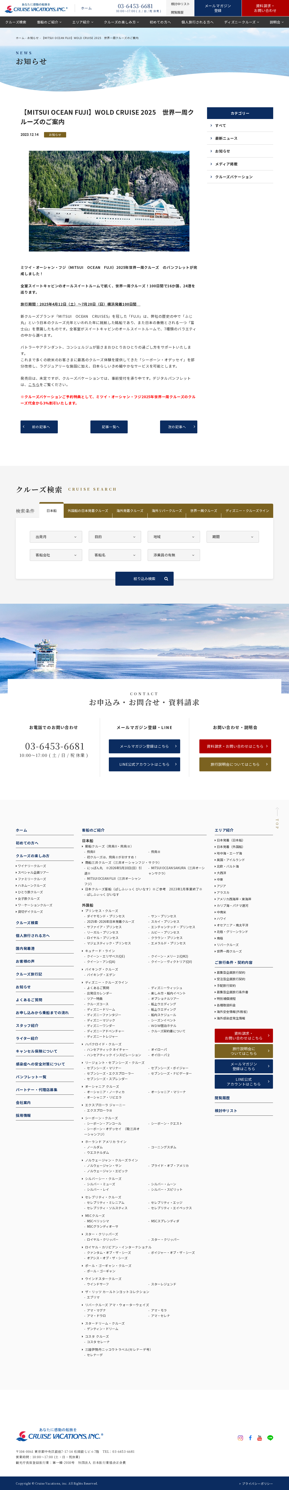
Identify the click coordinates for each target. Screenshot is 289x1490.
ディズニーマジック (100, 1020)
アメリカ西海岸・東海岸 (234, 899)
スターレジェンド (163, 1284)
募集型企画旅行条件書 (232, 992)
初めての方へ (160, 22)
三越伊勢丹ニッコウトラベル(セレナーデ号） (118, 1349)
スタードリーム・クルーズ (104, 1323)
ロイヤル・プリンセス (102, 937)
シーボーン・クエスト (166, 1123)
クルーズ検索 (15, 22)
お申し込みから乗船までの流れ (42, 1012)
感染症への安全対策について (40, 1064)
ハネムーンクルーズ (32, 885)
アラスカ (223, 892)
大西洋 (221, 873)
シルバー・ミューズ (100, 1184)
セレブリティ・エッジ (166, 1202)
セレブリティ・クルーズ (102, 1197)
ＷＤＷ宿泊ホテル (163, 1025)
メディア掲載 (226, 164)
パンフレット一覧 (31, 1076)
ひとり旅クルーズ (30, 892)
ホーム (86, 8)
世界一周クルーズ (203, 510)
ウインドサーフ (97, 1284)
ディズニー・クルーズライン (247, 510)
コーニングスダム (163, 1147)
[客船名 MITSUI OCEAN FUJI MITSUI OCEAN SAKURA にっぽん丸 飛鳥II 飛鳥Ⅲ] (115, 555)
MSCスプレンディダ (164, 1221)
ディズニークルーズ (240, 22)
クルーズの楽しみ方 (120, 22)
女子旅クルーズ (29, 898)
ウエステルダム (97, 1152)
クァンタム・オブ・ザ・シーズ (108, 1252)
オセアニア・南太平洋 (232, 925)
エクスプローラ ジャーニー (105, 1105)
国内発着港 (25, 948)
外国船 (87, 905)
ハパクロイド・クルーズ (102, 1044)
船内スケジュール (163, 1014)
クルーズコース (97, 1004)
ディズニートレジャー (102, 1036)
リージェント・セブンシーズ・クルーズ (114, 1062)
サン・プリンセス (163, 916)
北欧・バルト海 (228, 866)
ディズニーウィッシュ (166, 987)
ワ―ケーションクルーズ (35, 905)
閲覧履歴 (222, 1097)
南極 (220, 938)
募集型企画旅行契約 (231, 972)
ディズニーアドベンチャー (105, 1031)
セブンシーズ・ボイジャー (169, 1068)
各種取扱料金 (226, 1005)
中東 (220, 879)
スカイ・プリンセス (164, 921)
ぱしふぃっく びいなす (102, 894)
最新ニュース (226, 138)
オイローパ (158, 1049)
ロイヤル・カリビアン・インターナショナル (118, 1247)
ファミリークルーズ (32, 879)
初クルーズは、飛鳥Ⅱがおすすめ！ (111, 857)
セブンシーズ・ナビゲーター (171, 1073)
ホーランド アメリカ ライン (105, 1141)
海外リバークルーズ (167, 510)
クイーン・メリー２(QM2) (169, 956)
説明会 (275, 22)
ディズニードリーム (100, 1009)
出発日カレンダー (99, 993)
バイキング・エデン (100, 974)
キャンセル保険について (37, 1051)
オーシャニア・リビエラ (104, 1097)
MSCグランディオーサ (102, 1226)
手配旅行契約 (226, 985)
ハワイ (221, 918)
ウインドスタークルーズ (102, 1278)
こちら (34, 384)
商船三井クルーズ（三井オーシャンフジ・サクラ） (123, 862)
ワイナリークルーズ (32, 866)
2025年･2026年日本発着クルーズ (110, 921)
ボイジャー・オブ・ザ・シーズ (172, 1252)
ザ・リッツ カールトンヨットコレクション (116, 1291)
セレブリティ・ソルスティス (107, 1208)
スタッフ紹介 (27, 1025)
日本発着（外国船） (231, 846)
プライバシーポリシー (257, 1483)
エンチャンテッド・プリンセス (172, 927)
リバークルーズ (228, 944)
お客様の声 (25, 961)
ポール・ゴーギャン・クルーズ (108, 1265)
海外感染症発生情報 (231, 1018)
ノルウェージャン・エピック (107, 1171)
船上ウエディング (163, 1004)
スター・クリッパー (164, 1239)
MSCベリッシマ (97, 1221)
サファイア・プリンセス (104, 927)
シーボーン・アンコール (103, 1123)
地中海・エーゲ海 (229, 853)
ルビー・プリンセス (164, 932)
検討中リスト (226, 1110)
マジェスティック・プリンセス (108, 943)
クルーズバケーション (234, 176)
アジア (221, 886)
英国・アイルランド (231, 859)
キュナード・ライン (99, 950)
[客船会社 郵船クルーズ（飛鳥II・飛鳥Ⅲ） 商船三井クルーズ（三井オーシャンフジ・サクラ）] (56, 555)
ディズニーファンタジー (103, 1014)
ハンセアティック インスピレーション (113, 1055)
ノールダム (94, 1147)
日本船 (52, 510)
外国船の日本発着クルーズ (88, 510)
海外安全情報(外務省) (232, 1011)
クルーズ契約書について (168, 1031)
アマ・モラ (158, 1310)
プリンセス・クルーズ (101, 910)
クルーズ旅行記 (29, 974)
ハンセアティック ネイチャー (107, 1049)
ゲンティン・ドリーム (102, 1328)
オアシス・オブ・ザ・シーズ (107, 1258)
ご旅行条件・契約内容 (234, 962)
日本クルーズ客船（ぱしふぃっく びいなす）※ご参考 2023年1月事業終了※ (143, 889)
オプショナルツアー (164, 998)
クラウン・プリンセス (166, 937)
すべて (220, 125)
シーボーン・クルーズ (101, 1118)
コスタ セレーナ (98, 1341)
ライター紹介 (27, 1038)
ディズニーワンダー (100, 1025)
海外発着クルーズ (130, 510)
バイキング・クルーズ (101, 969)
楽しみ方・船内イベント (168, 993)
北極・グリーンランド (232, 931)
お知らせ (33, 38)
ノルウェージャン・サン (103, 1165)
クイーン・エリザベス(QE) (105, 956)
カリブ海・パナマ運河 (232, 905)
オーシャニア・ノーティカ (105, 1092)
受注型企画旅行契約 (231, 979)
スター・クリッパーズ (101, 1234)
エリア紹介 (81, 22)
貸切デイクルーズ (30, 911)
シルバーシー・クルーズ (102, 1178)
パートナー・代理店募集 (37, 1089)
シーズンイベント (163, 1020)
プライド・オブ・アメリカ (169, 1165)
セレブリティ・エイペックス (171, 1208)
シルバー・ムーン (163, 1184)
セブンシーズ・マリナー (103, 1068)
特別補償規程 (226, 998)
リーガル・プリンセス (102, 932)
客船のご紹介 (47, 22)
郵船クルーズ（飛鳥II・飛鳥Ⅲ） (109, 846)
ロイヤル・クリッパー (102, 1239)
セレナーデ (94, 1355)
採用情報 (23, 1115)
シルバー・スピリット (166, 1189)
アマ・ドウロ (96, 1315)
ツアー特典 (94, 998)
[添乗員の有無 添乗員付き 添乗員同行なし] (174, 555)
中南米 (221, 912)
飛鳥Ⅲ (155, 851)
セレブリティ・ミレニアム (105, 1202)
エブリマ (93, 1297)
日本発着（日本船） (231, 840)
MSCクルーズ (94, 1215)
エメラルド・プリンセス (168, 943)
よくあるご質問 (29, 999)
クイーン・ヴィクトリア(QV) (171, 961)
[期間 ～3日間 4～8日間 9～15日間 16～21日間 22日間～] (233, 537)
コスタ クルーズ (96, 1336)
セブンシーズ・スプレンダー (107, 1078)
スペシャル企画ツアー (33, 872)
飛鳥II (90, 851)
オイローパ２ (160, 1055)
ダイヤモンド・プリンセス (105, 916)
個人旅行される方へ (198, 22)
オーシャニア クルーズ (101, 1086)
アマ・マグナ (96, 1310)
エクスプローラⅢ (99, 1110)
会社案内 (23, 1102)
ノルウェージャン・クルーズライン (111, 1160)
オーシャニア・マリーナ (168, 1092)
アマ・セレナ (160, 1315)
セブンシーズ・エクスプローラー (110, 1073)
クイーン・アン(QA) (100, 961)
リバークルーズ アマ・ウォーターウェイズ (116, 1305)
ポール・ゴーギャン (100, 1271)
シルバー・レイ (97, 1189)
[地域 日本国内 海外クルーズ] (174, 537)
